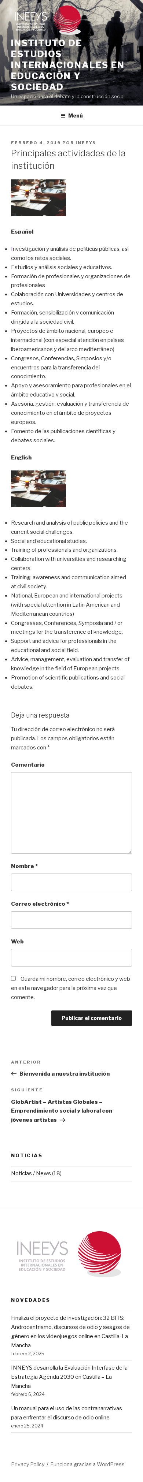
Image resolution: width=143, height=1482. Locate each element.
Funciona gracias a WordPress (87, 1464)
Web (17, 941)
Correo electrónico (40, 904)
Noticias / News (31, 1173)
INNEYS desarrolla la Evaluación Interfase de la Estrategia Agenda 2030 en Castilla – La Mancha (69, 1376)
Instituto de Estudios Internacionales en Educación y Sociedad (68, 65)
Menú (75, 115)
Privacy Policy (27, 1464)
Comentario (28, 765)
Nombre (24, 866)
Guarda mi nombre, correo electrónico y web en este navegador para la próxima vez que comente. (70, 988)
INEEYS (86, 142)
